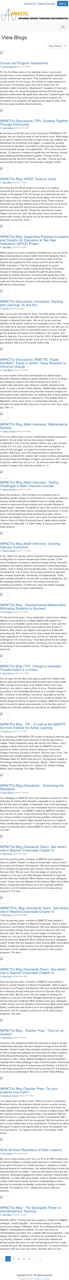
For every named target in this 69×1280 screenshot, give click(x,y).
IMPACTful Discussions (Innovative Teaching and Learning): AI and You (31, 303)
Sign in (62, 3)
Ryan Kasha (7, 1153)
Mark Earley (7, 853)
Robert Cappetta (9, 431)
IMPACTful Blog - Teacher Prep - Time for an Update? (32, 1032)
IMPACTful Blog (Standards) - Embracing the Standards (32, 787)
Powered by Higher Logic (34, 1278)
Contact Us (29, 3)
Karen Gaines (8, 128)
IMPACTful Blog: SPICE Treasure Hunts (28, 178)
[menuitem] (31, 3)
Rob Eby (6, 308)
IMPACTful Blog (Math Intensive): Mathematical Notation (33, 426)
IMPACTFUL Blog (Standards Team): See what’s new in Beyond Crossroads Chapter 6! (34, 910)
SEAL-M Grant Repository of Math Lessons (31, 1149)
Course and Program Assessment (24, 63)
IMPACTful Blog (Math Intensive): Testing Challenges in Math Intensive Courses (29, 484)
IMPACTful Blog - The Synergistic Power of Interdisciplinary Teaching (30, 1209)
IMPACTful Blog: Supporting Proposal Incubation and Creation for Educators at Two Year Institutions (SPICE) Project (34, 240)
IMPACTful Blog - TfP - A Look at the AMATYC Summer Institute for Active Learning (33, 726)
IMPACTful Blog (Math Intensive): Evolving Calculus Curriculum (30, 545)
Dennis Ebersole (9, 66)
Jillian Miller (7, 182)
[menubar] (40, 3)
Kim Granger (8, 612)
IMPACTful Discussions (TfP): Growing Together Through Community (34, 122)
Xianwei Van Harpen (10, 1095)
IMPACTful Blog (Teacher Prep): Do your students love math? (29, 1090)
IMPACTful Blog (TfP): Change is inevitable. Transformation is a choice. (31, 668)
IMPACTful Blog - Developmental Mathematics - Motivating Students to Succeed (34, 606)
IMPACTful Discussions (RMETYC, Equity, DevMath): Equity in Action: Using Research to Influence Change (33, 363)
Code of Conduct (46, 3)
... (35, 1258)
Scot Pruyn (7, 731)
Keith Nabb (7, 1037)
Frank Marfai (8, 370)
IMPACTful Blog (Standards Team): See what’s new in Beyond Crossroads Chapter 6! (33, 848)
